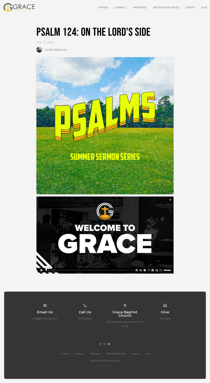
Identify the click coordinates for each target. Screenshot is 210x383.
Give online (165, 318)
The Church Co (105, 366)
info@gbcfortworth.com (45, 318)
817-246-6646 (85, 318)
